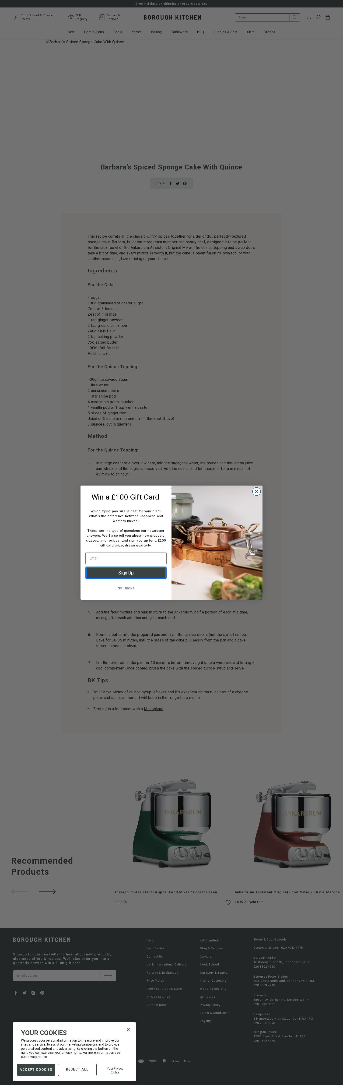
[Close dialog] (256, 491)
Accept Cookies (36, 1069)
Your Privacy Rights (115, 1070)
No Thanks (126, 588)
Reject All (77, 1069)
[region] (74, 1051)
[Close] (128, 1030)
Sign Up (126, 573)
